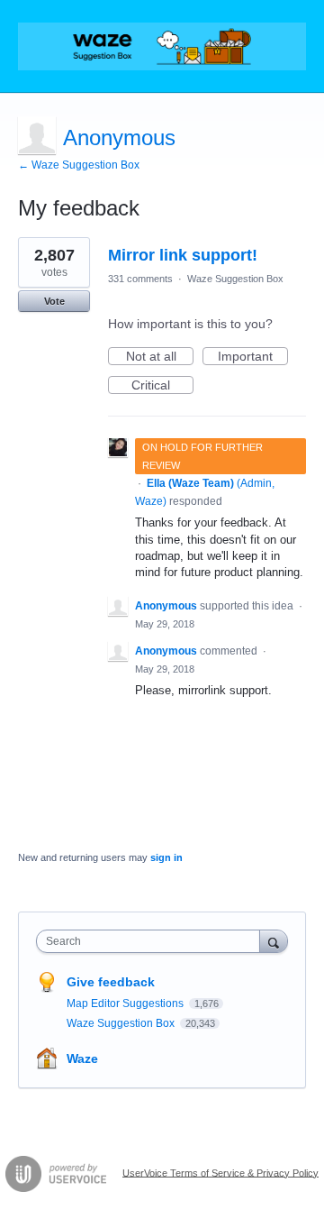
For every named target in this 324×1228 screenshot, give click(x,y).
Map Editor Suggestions (126, 1003)
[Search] (273, 941)
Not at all (160, 357)
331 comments (140, 278)
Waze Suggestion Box (235, 278)
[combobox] (152, 941)
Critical (162, 386)
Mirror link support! (182, 255)
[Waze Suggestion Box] (162, 46)
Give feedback (111, 982)
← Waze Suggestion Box (79, 165)
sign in (166, 857)
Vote (54, 301)
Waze (82, 1058)
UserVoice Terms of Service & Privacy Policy (220, 1172)
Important (253, 357)
